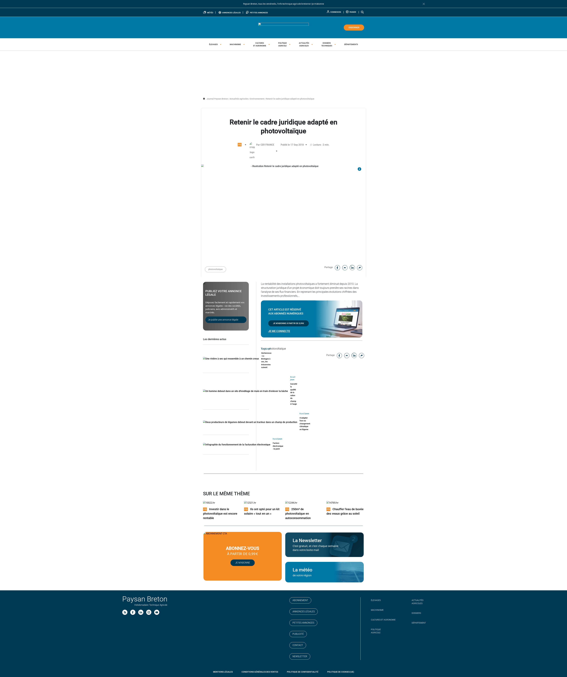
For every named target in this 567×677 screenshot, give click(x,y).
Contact (298, 645)
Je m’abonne (242, 562)
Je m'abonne (318, 4)
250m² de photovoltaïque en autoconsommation (298, 513)
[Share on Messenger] (345, 267)
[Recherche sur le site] (362, 12)
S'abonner (353, 27)
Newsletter (300, 656)
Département (419, 623)
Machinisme (235, 44)
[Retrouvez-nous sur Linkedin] (140, 612)
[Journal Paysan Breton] (283, 27)
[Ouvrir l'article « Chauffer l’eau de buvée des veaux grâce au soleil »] (332, 502)
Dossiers (326, 44)
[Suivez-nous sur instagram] (148, 612)
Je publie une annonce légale (223, 319)
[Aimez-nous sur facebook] (132, 612)
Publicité (298, 634)
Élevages (213, 44)
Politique (282, 44)
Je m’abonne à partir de (288, 323)
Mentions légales (223, 672)
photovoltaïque (215, 269)
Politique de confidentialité (302, 672)
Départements (351, 44)
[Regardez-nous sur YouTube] (156, 612)
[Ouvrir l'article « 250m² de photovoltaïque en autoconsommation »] (291, 502)
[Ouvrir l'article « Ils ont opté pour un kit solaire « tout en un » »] (250, 502)
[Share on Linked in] (352, 267)
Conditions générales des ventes (260, 672)
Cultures (259, 44)
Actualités (304, 44)
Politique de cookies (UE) (340, 672)
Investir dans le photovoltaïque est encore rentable (220, 513)
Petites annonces (303, 622)
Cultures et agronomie (383, 620)
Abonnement (300, 600)
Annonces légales (304, 611)
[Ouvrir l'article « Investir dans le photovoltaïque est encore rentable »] (209, 502)
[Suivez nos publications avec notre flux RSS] (124, 612)
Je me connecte (279, 331)
